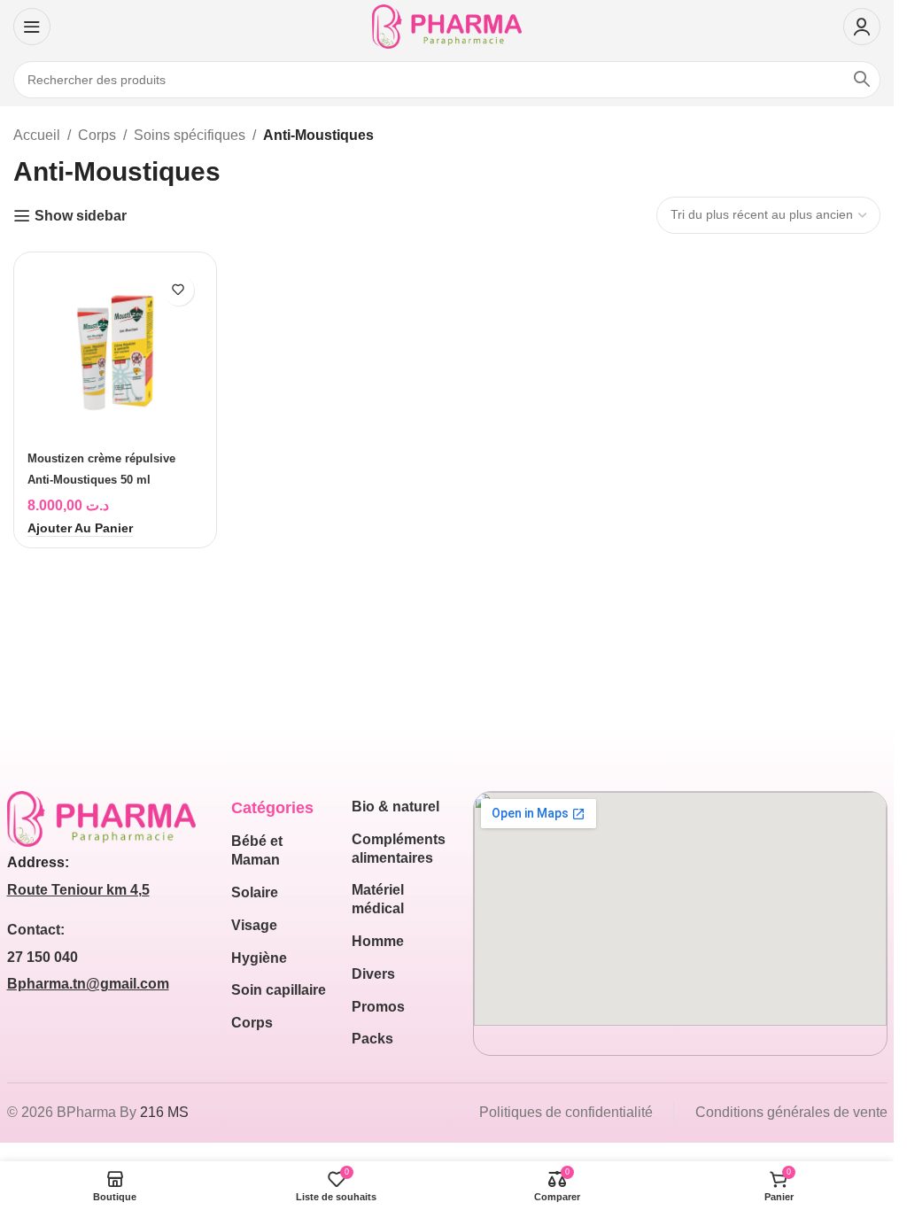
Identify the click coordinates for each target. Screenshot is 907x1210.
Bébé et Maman (257, 850)
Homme (378, 941)
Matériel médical (378, 899)
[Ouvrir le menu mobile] (31, 26)
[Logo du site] (447, 25)
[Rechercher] (861, 79)
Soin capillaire (278, 989)
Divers (373, 973)
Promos (378, 1006)
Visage (254, 925)
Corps (97, 135)
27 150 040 (42, 957)
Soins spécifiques (189, 135)
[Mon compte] (861, 26)
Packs (372, 1038)
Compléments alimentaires (399, 848)
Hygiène (259, 958)
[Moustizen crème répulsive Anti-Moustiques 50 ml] (115, 353)
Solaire (254, 892)
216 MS (164, 1112)
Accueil (36, 135)
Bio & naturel (395, 806)
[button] (80, 529)
